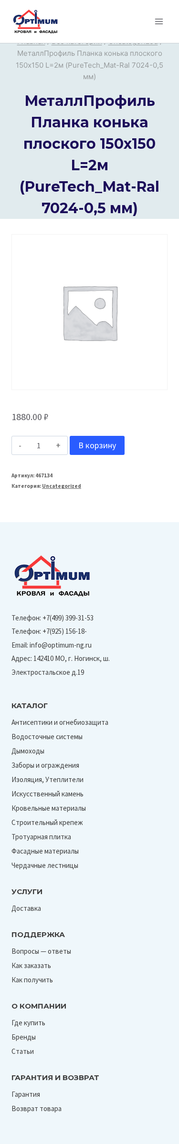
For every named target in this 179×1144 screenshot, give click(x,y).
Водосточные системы (47, 736)
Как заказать (31, 965)
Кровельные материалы (48, 808)
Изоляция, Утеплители (47, 779)
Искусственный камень (47, 793)
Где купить (28, 1022)
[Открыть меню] (159, 21)
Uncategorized (61, 486)
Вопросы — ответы (41, 951)
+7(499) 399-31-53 (68, 617)
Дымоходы (27, 750)
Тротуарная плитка (41, 836)
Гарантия (25, 1094)
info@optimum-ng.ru (61, 644)
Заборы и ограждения (45, 765)
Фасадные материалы (45, 850)
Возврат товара (36, 1108)
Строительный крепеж (47, 822)
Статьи (22, 1051)
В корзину (97, 445)
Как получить (32, 979)
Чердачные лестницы (44, 865)
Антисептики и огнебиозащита (59, 722)
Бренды (23, 1036)
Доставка (26, 908)
